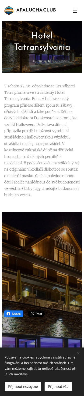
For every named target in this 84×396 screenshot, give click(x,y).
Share (16, 314)
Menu (75, 10)
